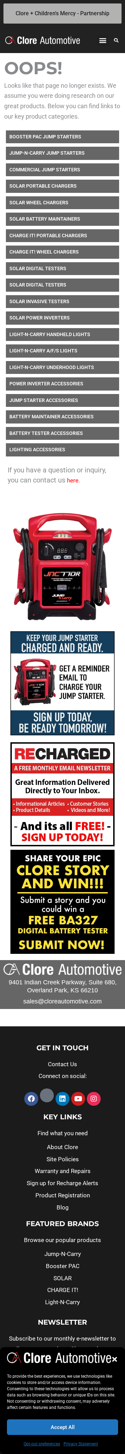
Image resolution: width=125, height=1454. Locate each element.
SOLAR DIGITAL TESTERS (37, 268)
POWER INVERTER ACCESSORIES (46, 383)
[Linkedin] (62, 1099)
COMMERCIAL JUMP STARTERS (44, 169)
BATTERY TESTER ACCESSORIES (46, 433)
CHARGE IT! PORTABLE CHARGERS (48, 235)
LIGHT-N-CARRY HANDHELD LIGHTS (49, 334)
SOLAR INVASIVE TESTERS (39, 301)
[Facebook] (31, 1099)
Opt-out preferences (42, 1444)
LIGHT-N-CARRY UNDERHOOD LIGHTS (51, 367)
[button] (114, 1359)
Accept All (63, 1427)
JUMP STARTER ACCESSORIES (43, 400)
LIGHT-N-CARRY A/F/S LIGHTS (43, 350)
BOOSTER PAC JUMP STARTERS (45, 136)
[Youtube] (78, 1099)
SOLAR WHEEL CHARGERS (38, 202)
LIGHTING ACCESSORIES (37, 449)
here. (73, 480)
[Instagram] (94, 1099)
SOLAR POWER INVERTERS (39, 317)
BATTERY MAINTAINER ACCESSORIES (51, 416)
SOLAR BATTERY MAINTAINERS (44, 219)
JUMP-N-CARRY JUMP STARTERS (47, 153)
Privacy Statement (81, 1444)
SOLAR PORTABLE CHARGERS (43, 186)
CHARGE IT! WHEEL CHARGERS (44, 252)
